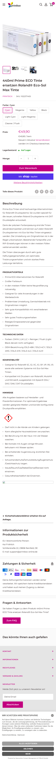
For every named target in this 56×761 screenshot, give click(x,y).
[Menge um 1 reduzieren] (21, 158)
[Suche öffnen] (40, 4)
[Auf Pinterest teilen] (41, 191)
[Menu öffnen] (4, 5)
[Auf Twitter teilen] (46, 191)
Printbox (7, 96)
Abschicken (13, 704)
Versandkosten (43, 140)
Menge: (6, 158)
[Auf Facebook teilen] (37, 191)
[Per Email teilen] (51, 191)
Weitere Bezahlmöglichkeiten (28, 182)
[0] (51, 4)
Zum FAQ (12, 620)
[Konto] (46, 4)
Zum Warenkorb (28, 168)
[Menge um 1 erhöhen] (35, 158)
